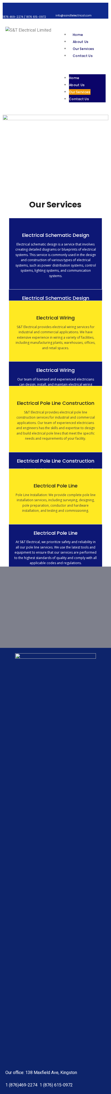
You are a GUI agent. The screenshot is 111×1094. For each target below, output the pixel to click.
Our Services (83, 48)
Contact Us (83, 55)
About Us (80, 41)
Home (78, 34)
